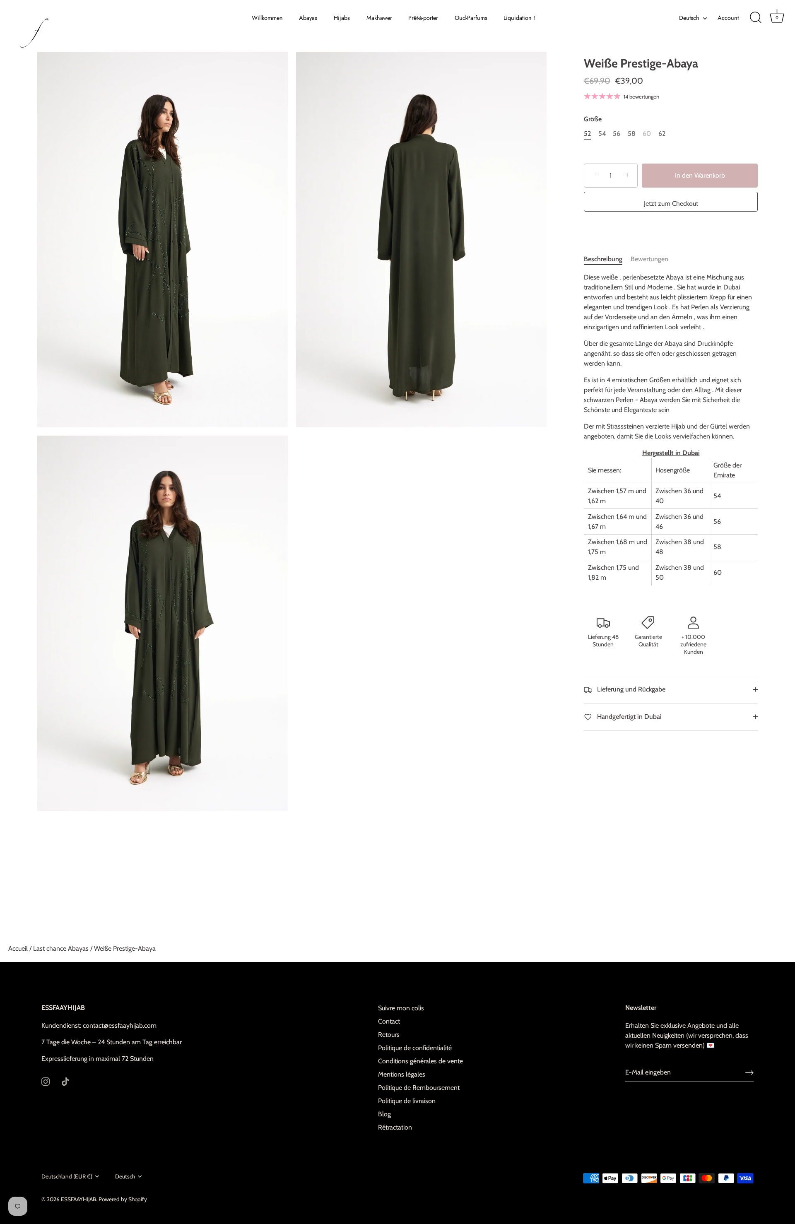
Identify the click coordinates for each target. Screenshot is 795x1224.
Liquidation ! (519, 18)
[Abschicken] (749, 1072)
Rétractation (395, 1127)
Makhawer (379, 18)
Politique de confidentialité (415, 1048)
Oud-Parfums (471, 18)
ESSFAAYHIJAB (78, 1199)
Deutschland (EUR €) (66, 1176)
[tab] (607, 259)
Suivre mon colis (401, 1008)
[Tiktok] (65, 1081)
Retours (389, 1034)
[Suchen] (756, 18)
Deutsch (689, 18)
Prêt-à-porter (423, 18)
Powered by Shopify (123, 1199)
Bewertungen (649, 259)
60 (647, 133)
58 (632, 133)
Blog (384, 1114)
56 (616, 133)
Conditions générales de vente (420, 1061)
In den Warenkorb (700, 175)
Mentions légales (401, 1074)
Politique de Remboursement (419, 1087)
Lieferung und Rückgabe (630, 689)
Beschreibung (603, 259)
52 (587, 133)
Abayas (308, 18)
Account (728, 18)
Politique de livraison (407, 1101)
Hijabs (342, 18)
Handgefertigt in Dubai (628, 716)
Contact (389, 1021)
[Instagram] (45, 1081)
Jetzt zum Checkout (671, 203)
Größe (593, 119)
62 (661, 133)
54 (602, 133)
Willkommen (267, 18)
